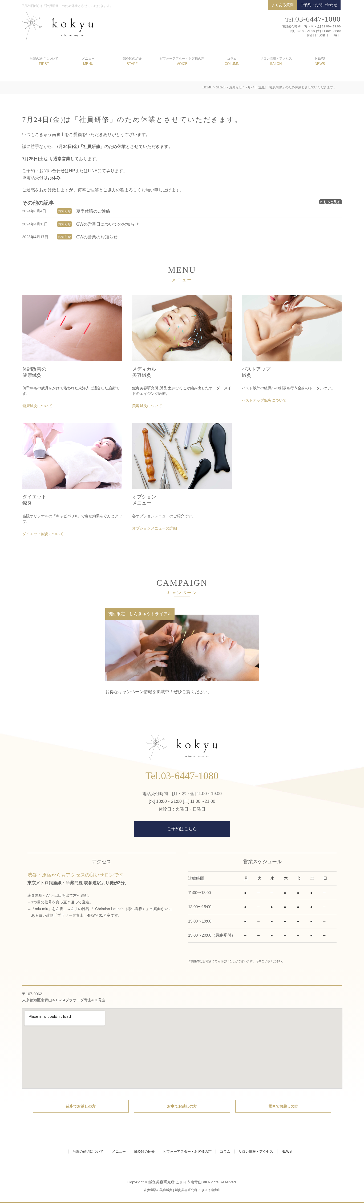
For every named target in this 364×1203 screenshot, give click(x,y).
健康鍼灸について (37, 406)
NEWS (320, 58)
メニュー (88, 58)
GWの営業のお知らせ (97, 237)
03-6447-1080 (313, 19)
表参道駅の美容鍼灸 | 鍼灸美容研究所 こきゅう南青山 (182, 1190)
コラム (232, 58)
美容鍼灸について (147, 406)
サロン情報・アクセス (276, 58)
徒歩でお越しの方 (81, 1106)
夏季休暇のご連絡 (93, 211)
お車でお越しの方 (182, 1106)
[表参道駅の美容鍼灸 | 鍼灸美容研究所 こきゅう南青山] (58, 25)
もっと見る (332, 202)
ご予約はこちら (182, 828)
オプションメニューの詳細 (154, 528)
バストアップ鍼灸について (264, 400)
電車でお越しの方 (283, 1106)
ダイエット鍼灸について (42, 534)
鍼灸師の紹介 (132, 58)
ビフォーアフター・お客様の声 (182, 58)
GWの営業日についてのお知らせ (107, 224)
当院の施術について (44, 58)
